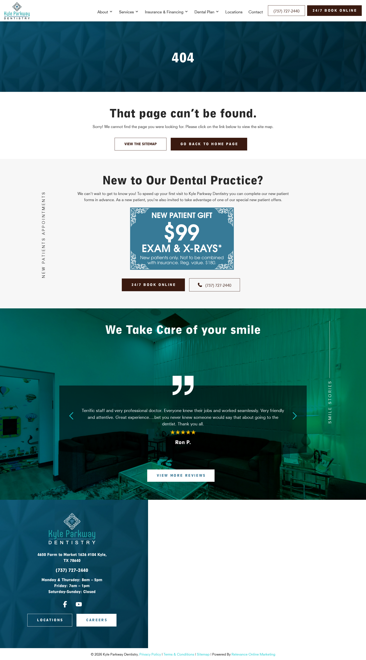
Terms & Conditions (179, 654)
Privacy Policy (150, 654)
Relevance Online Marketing (253, 654)
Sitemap (203, 654)
